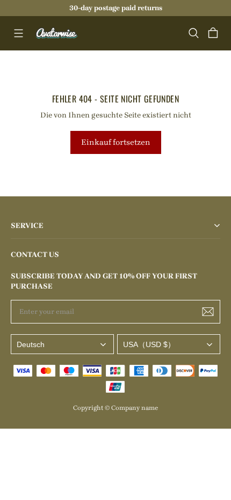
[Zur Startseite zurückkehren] (57, 33)
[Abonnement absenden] (208, 311)
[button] (18, 33)
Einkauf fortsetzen (115, 142)
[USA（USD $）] (168, 344)
